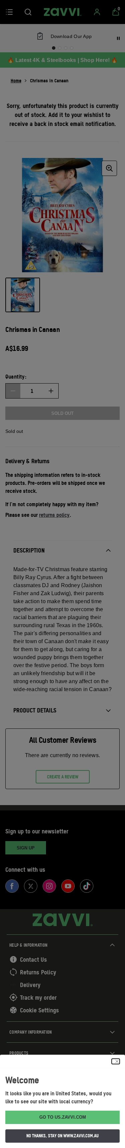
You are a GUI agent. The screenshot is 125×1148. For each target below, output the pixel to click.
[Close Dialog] (116, 1061)
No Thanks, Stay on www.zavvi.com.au (62, 1135)
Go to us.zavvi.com (62, 1117)
